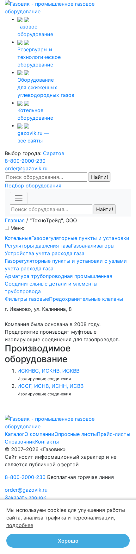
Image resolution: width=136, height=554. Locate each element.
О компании (39, 434)
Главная (15, 220)
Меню (17, 228)
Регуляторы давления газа (38, 245)
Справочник (20, 441)
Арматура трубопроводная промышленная (58, 276)
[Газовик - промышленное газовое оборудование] (68, 7)
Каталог (14, 434)
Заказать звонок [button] (25, 497)
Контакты (47, 441)
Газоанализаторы (92, 245)
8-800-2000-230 (25, 161)
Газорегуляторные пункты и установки (80, 238)
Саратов (53, 153)
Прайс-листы (113, 434)
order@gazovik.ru (26, 168)
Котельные (18, 238)
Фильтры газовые (27, 299)
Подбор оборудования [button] (33, 185)
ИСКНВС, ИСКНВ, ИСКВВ (48, 371)
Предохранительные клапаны (86, 299)
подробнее (19, 525)
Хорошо (68, 541)
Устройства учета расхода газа (44, 253)
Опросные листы (75, 434)
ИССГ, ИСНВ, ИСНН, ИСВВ (50, 386)
